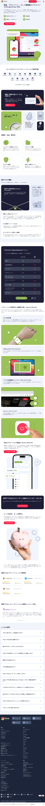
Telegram (4, 794)
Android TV (25, 758)
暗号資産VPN (3, 777)
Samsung (25, 734)
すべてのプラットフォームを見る (22, 84)
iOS (24, 732)
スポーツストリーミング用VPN (7, 764)
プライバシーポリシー (27, 772)
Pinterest (4, 796)
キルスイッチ (3, 734)
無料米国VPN (3, 746)
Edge (24, 742)
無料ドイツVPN (4, 751)
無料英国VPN (3, 748)
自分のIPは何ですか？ (5, 787)
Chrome (24, 739)
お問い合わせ (25, 762)
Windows (25, 747)
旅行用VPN (3, 772)
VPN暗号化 (3, 737)
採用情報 (24, 765)
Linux (24, 751)
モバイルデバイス (26, 729)
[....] (4, 1)
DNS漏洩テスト (4, 782)
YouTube (24, 794)
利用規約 (24, 769)
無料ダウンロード (10, 105)
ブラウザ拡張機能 (26, 737)
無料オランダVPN (4, 750)
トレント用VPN (4, 770)
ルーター (24, 754)
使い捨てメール (4, 790)
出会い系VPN (3, 775)
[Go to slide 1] (20, 620)
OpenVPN (25, 756)
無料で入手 (33, 298)
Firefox (24, 741)
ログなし (2, 729)
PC (23, 746)
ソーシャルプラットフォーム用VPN (7, 769)
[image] (5, 718)
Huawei (24, 736)
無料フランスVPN (4, 753)
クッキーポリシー (25, 804)
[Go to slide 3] (27, 620)
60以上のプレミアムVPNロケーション (8, 755)
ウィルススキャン (4, 785)
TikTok (10, 796)
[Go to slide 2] (24, 620)
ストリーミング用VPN (5, 762)
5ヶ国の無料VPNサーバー (6, 745)
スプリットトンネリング (5, 731)
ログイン (39, 1)
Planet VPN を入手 (32, 1)
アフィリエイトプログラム (28, 767)
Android (24, 731)
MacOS (24, 749)
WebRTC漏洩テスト (4, 783)
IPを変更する (3, 732)
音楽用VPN (3, 765)
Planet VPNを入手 (9, 23)
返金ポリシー (25, 770)
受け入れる (32, 804)
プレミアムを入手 (21, 298)
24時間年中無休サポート (27, 775)
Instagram (31, 794)
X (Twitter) (18, 794)
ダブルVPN (3, 736)
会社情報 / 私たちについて (28, 764)
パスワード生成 (4, 788)
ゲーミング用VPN (4, 767)
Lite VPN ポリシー (26, 774)
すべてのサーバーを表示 (10, 451)
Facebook (11, 794)
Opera (24, 744)
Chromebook (25, 753)
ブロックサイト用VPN (5, 774)
